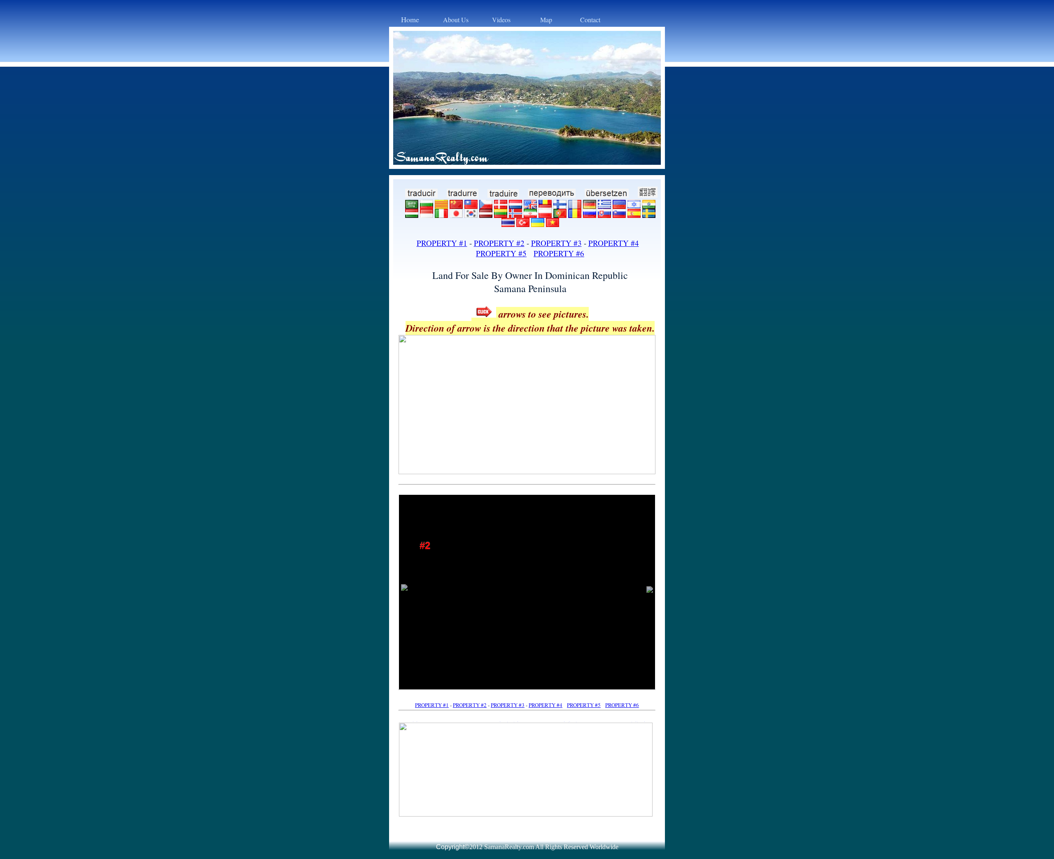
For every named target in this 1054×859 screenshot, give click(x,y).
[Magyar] (411, 215)
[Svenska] (648, 215)
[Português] (560, 215)
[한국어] (471, 215)
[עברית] (634, 206)
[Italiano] (441, 215)
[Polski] (545, 215)
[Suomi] (560, 206)
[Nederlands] (515, 206)
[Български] (426, 206)
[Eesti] (545, 206)
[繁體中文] (471, 206)
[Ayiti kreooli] (619, 206)
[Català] (441, 206)
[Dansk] (500, 206)
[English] (530, 206)
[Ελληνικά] (604, 206)
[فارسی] (530, 215)
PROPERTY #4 (613, 243)
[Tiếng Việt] (552, 224)
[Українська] (537, 224)
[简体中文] (456, 206)
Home (410, 19)
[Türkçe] (522, 224)
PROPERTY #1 (442, 243)
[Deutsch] (589, 206)
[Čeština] (485, 206)
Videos (501, 19)
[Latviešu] (485, 215)
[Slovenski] (619, 215)
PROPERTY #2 (499, 243)
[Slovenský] (604, 215)
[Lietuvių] (500, 215)
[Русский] (589, 215)
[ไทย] (508, 224)
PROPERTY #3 (556, 243)
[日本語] (456, 215)
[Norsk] (515, 215)
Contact (590, 19)
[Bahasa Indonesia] (426, 215)
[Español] (634, 215)
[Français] (574, 206)
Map (546, 19)
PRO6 (559, 253)
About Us (456, 19)
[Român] (574, 215)
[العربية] (411, 206)
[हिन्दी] (648, 206)
